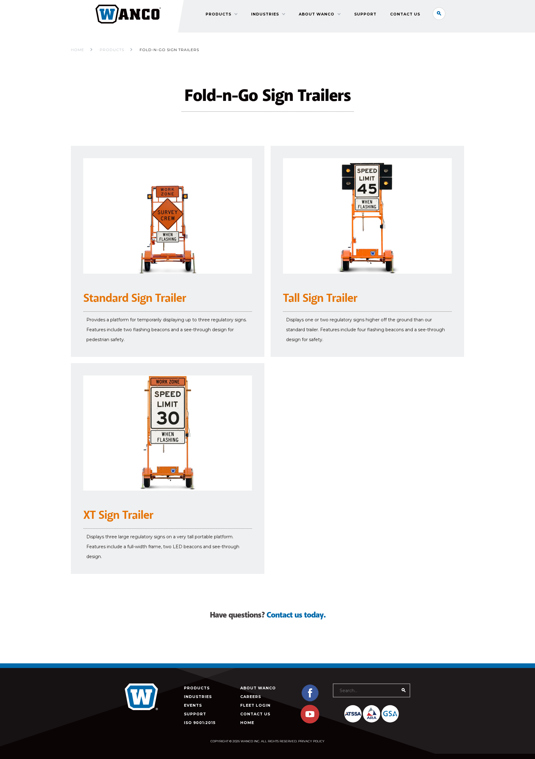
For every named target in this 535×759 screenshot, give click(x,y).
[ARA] (371, 713)
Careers (250, 696)
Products (218, 14)
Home (77, 49)
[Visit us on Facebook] (310, 700)
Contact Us (405, 14)
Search (439, 13)
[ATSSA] (353, 713)
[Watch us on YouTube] (310, 722)
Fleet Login (255, 705)
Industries (265, 14)
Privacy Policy (311, 741)
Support (365, 14)
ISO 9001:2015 (199, 722)
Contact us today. (296, 615)
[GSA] (390, 713)
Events (193, 705)
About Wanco (316, 14)
